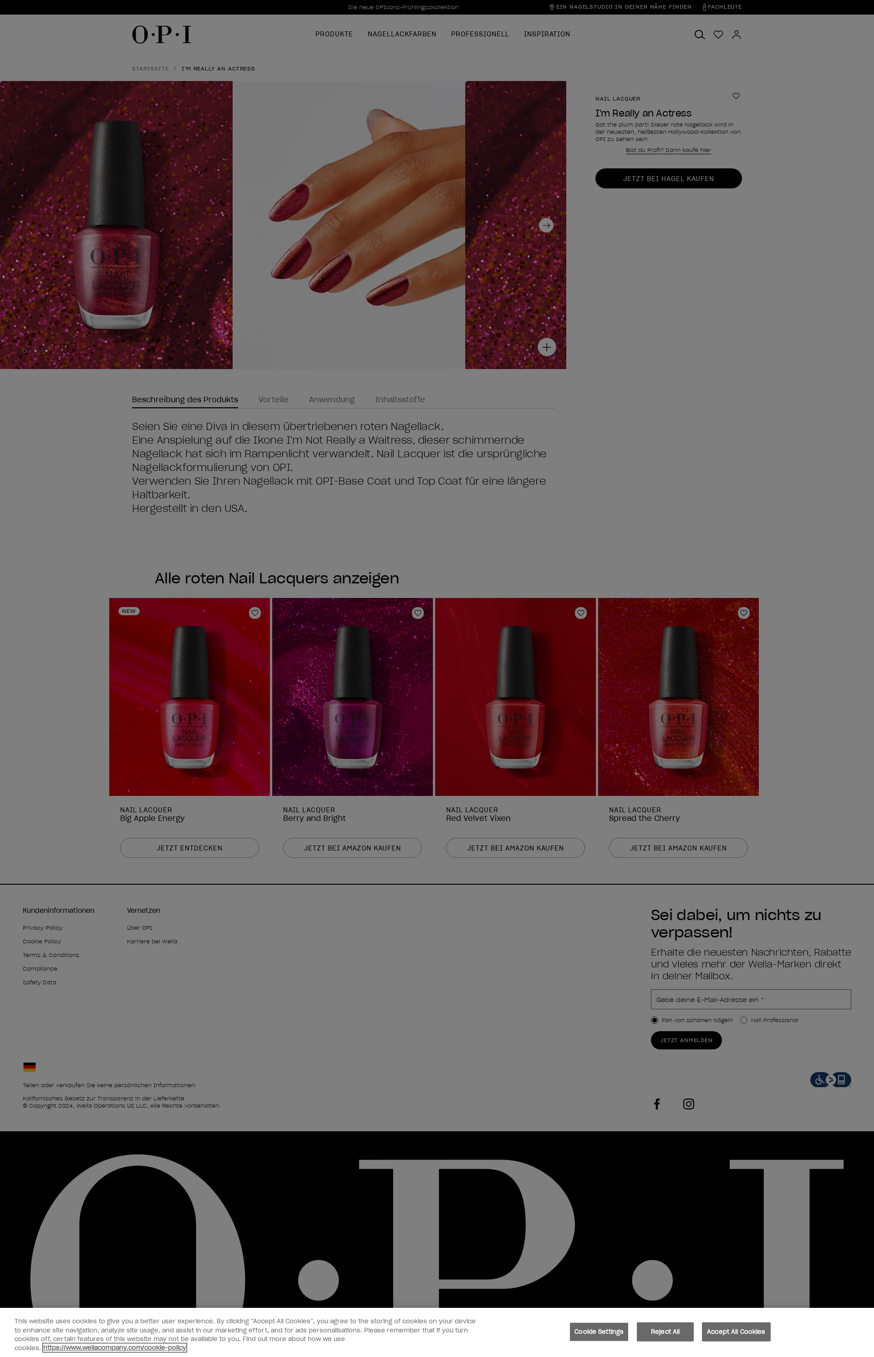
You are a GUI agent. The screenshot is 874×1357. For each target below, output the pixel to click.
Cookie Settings (599, 1332)
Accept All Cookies (736, 1332)
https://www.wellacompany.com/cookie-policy (114, 1348)
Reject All (665, 1332)
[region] (437, 1332)
